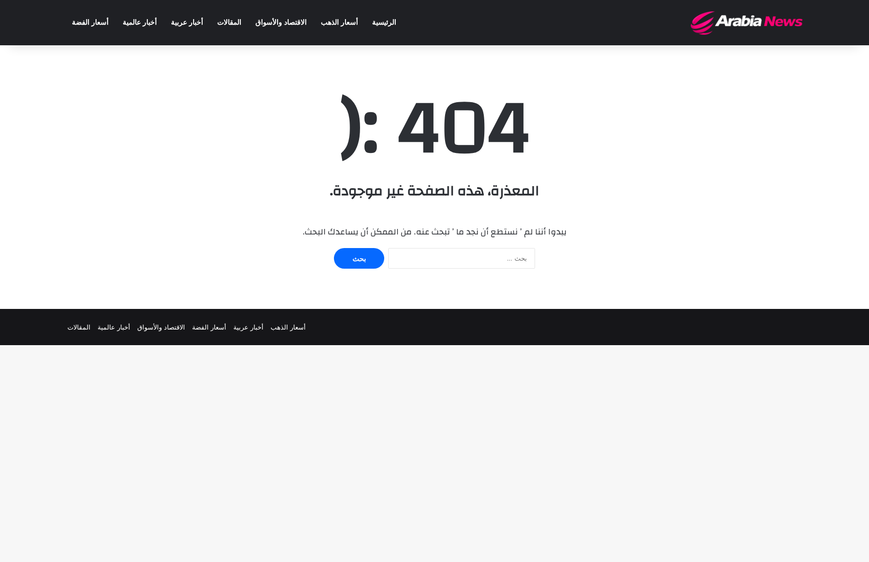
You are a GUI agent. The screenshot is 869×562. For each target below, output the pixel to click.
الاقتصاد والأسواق (281, 22)
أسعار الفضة (90, 22)
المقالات (229, 22)
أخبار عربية (187, 22)
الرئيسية (384, 22)
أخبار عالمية (140, 22)
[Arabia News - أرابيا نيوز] (747, 22)
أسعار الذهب (339, 22)
